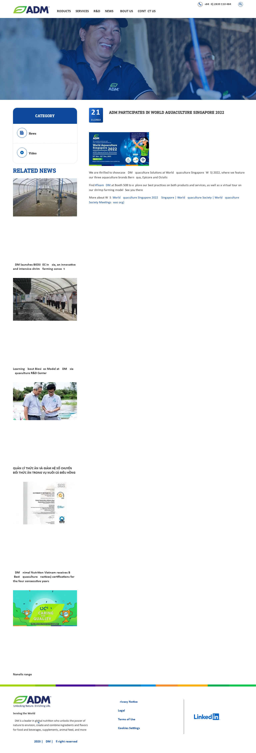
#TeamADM (103, 185)
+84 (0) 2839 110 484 (218, 4)
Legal (121, 710)
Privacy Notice (128, 701)
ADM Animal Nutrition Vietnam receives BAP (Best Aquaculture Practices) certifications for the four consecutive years (43, 577)
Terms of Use (126, 719)
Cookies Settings (129, 728)
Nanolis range (22, 674)
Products (63, 11)
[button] (240, 4)
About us (125, 11)
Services (82, 11)
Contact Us (147, 11)
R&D (97, 11)
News (109, 11)
